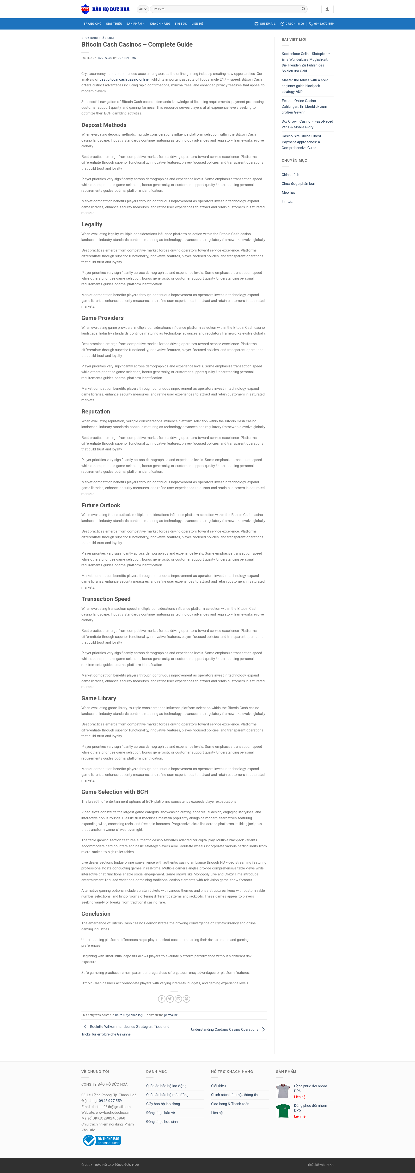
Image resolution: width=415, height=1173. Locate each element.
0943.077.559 (110, 1101)
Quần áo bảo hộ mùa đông (167, 1095)
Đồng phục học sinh (162, 1121)
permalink (170, 1015)
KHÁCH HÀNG (160, 23)
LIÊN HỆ (197, 23)
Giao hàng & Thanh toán (230, 1104)
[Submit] (303, 9)
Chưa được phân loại (97, 38)
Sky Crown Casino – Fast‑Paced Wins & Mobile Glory (307, 124)
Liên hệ (217, 1113)
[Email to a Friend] (178, 999)
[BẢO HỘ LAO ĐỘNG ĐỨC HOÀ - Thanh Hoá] (105, 9)
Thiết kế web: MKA (320, 1165)
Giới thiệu (218, 1086)
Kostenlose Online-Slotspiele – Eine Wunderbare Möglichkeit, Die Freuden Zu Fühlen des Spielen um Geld (306, 62)
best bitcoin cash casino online (124, 79)
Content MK (127, 58)
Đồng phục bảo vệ (160, 1113)
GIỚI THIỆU (114, 23)
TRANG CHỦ (92, 23)
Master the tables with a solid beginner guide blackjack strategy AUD (305, 86)
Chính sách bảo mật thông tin (234, 1095)
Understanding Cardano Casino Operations (225, 1029)
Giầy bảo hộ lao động (163, 1104)
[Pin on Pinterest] (186, 999)
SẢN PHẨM (134, 23)
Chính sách (290, 175)
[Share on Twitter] (170, 999)
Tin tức (181, 23)
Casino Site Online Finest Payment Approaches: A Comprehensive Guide (301, 142)
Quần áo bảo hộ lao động (166, 1086)
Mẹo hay (288, 192)
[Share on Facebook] (161, 999)
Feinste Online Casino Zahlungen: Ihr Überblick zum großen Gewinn (304, 107)
